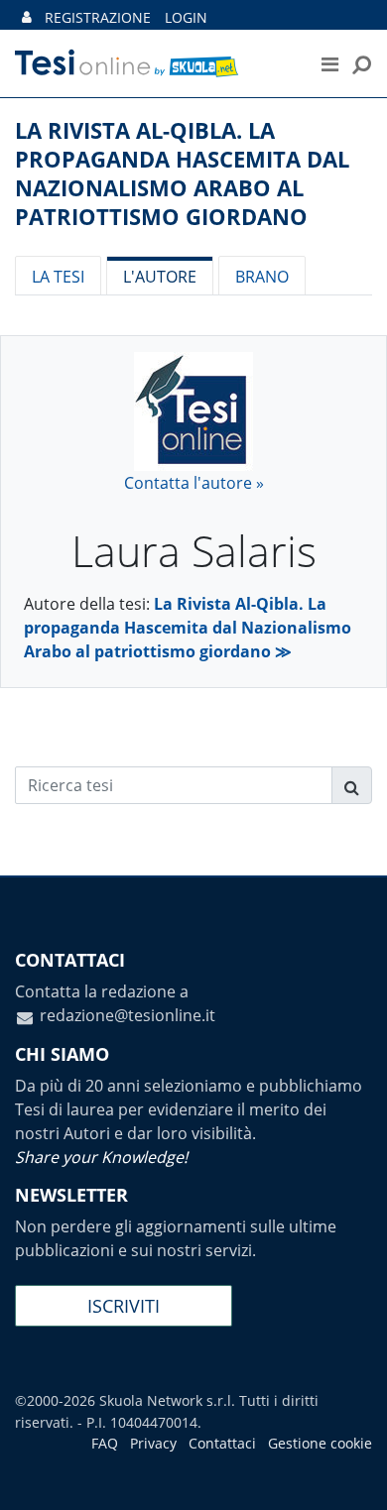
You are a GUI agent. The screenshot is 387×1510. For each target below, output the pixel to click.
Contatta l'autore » (194, 483)
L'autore (159, 277)
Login (186, 17)
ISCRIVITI (123, 1306)
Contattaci (222, 1443)
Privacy (153, 1443)
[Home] (149, 63)
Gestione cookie (320, 1443)
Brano (262, 277)
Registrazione (98, 17)
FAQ (104, 1443)
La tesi (58, 277)
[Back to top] (352, 1475)
